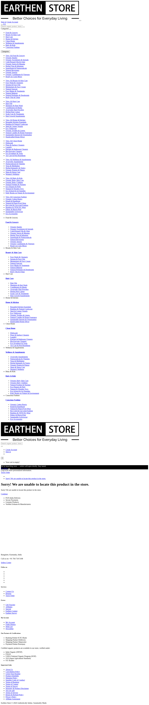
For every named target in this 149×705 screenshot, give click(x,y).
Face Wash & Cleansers (14, 83)
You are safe (10, 691)
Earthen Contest (11, 611)
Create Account (12, 22)
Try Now (4, 468)
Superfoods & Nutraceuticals (16, 68)
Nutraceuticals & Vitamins (15, 164)
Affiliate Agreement (13, 699)
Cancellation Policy (13, 672)
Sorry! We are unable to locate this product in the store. (26, 479)
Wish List (9, 627)
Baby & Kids (10, 45)
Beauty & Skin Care (13, 35)
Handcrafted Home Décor (15, 137)
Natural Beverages (12, 70)
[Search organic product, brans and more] (2, 24)
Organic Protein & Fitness (15, 170)
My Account (10, 622)
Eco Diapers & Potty (13, 187)
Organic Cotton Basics (14, 199)
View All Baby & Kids (14, 178)
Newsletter (10, 629)
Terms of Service (12, 693)
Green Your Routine (13, 674)
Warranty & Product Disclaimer (17, 688)
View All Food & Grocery (15, 56)
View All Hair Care (13, 101)
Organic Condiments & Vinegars (18, 75)
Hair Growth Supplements (15, 116)
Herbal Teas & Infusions (15, 66)
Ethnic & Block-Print (13, 210)
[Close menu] (10, 29)
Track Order (5, 472)
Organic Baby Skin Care (15, 180)
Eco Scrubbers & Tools (14, 153)
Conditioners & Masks (14, 108)
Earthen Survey (11, 613)
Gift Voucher (10, 605)
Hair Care (9, 37)
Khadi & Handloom (13, 201)
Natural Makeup (12, 93)
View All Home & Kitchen (15, 120)
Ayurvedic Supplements (14, 162)
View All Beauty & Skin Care (17, 81)
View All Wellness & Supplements (18, 160)
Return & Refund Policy (15, 695)
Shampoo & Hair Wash (14, 106)
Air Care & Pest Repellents (15, 156)
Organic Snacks (11, 72)
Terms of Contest (12, 684)
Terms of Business (12, 682)
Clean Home (10, 41)
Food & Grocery (12, 33)
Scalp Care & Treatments (15, 114)
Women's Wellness (12, 174)
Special (8, 609)
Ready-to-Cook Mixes (14, 77)
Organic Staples (11, 58)
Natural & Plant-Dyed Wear (16, 203)
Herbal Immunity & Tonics (15, 168)
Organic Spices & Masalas (15, 64)
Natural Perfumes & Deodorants (17, 95)
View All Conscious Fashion (16, 197)
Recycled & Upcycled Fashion (17, 205)
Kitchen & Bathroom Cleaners (17, 149)
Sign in (3, 22)
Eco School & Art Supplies (15, 191)
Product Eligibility (12, 676)
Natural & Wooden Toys (15, 189)
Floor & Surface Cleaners (15, 145)
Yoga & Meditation (13, 166)
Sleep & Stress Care (13, 172)
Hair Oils (9, 104)
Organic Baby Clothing (14, 182)
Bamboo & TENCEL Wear (16, 207)
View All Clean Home (14, 141)
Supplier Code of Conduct (15, 680)
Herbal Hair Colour (13, 112)
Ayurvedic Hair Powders (15, 110)
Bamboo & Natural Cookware (17, 124)
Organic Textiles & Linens (15, 131)
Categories (5, 51)
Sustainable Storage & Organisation (19, 135)
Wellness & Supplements (15, 43)
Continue (4, 494)
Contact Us (10, 591)
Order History (11, 624)
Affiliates (9, 607)
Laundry (9, 147)
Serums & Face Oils (13, 85)
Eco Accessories (12, 214)
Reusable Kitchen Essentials (16, 122)
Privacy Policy (11, 697)
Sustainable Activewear (14, 212)
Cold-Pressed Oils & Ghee (15, 62)
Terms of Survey (12, 686)
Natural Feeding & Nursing (16, 185)
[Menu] (80, 20)
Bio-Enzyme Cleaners (14, 151)
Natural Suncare (11, 89)
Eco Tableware (11, 128)
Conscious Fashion (13, 47)
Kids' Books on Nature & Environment (20, 193)
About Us (9, 670)
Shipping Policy (11, 678)
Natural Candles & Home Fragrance (19, 133)
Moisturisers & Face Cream (16, 87)
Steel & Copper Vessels (14, 126)
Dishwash (9, 143)
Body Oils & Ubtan (13, 97)
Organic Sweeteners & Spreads (17, 60)
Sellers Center (6, 563)
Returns (8, 594)
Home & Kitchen (12, 39)
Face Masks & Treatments (15, 91)
